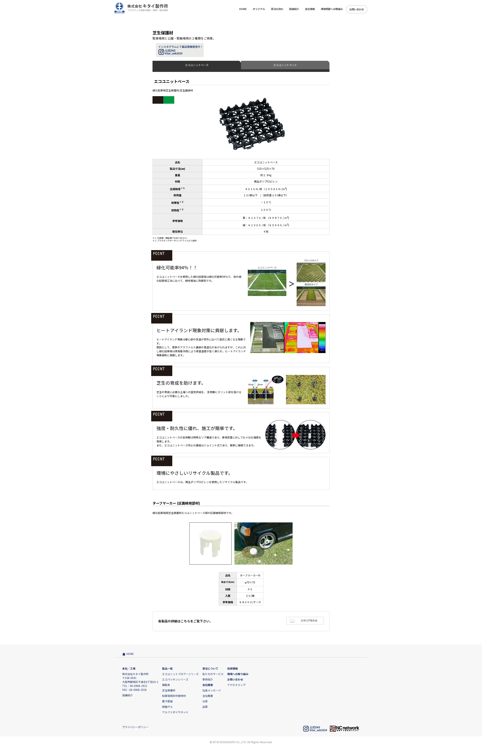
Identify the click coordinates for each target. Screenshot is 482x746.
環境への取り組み (237, 674)
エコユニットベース (197, 65)
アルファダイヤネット (175, 712)
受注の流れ (277, 9)
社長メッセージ (211, 690)
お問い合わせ (356, 9)
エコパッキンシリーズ (175, 679)
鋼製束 (166, 685)
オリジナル (259, 9)
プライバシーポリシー (135, 727)
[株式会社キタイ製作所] (141, 12)
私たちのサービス (212, 674)
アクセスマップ (236, 685)
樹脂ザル (167, 707)
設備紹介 (294, 9)
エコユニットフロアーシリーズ (180, 674)
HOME (243, 9)
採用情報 (232, 668)
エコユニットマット (285, 65)
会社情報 (310, 9)
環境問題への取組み (332, 9)
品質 (205, 707)
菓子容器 (167, 701)
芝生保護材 (168, 690)
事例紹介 (207, 679)
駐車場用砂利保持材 (174, 696)
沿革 (205, 701)
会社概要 (207, 696)
